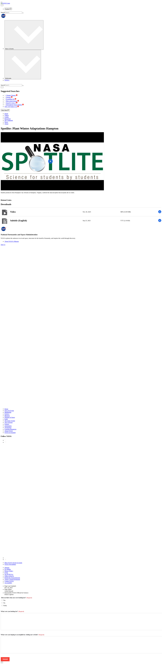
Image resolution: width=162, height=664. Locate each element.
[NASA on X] (60, 558)
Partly (5, 605)
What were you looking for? (12, 611)
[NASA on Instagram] (5, 442)
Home (6, 113)
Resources (7, 119)
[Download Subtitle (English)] (159, 221)
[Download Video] (159, 213)
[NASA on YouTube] (5, 559)
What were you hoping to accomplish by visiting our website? (22, 634)
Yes (4, 600)
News (6, 122)
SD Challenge (8, 120)
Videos (6, 115)
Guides (6, 117)
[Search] (23, 85)
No (4, 603)
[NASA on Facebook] (4, 440)
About (6, 124)
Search (3, 12)
